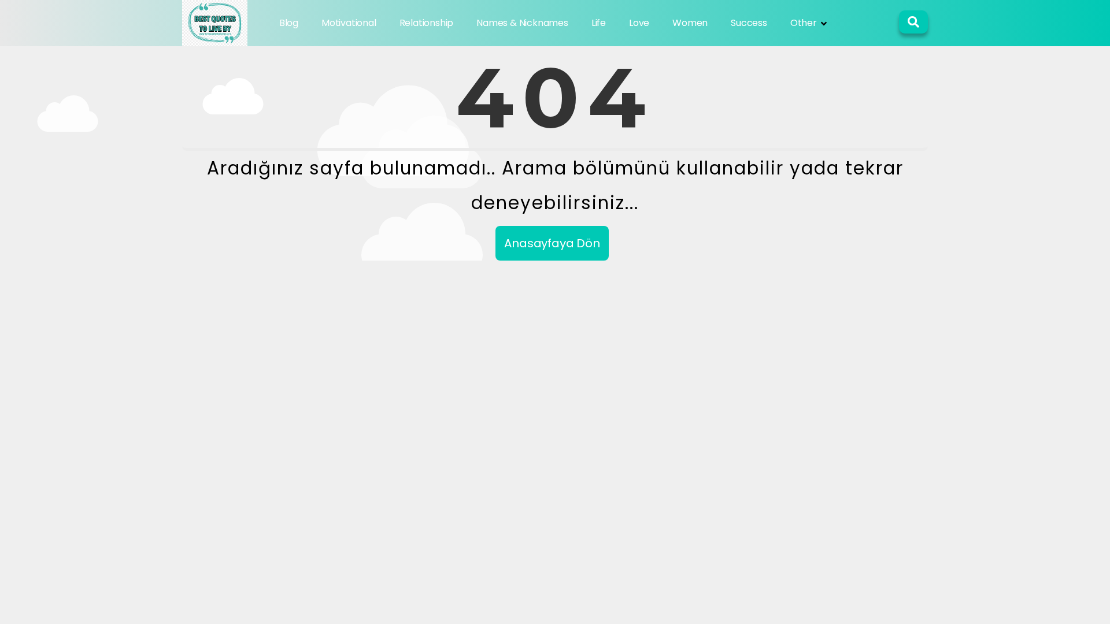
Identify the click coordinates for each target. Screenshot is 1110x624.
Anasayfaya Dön (552, 243)
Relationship (426, 22)
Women (690, 22)
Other (803, 22)
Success (749, 22)
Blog (288, 22)
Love (639, 22)
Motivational (348, 22)
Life (598, 22)
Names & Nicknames (522, 22)
